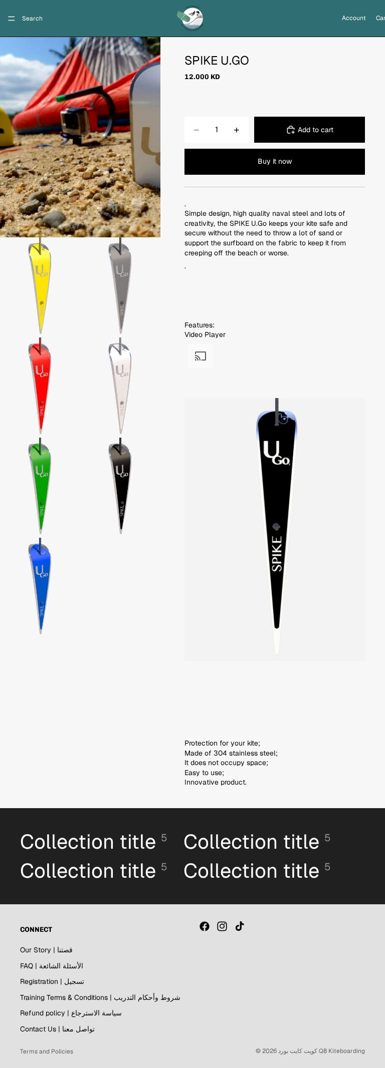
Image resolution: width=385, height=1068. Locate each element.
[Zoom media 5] (120, 387)
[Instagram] (222, 926)
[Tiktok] (240, 926)
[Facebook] (205, 926)
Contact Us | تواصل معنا (57, 1028)
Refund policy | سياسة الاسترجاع (71, 1012)
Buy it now (275, 161)
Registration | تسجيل (52, 981)
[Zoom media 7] (120, 488)
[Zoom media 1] (80, 137)
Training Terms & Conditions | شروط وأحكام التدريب (100, 996)
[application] (274, 539)
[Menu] (11, 18)
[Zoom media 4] (40, 387)
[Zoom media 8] (40, 588)
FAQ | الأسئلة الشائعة (51, 965)
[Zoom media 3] (120, 287)
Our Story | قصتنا (46, 949)
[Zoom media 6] (40, 488)
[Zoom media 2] (40, 287)
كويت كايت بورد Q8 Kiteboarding (321, 1051)
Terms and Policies (46, 1051)
